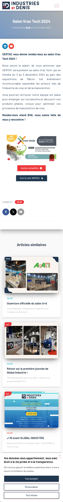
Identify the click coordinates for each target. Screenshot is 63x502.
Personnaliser (31, 487)
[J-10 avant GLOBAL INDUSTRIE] (31, 409)
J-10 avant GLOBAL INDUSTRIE (25, 438)
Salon (19, 202)
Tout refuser (31, 495)
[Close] (60, 455)
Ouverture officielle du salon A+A (27, 303)
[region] (31, 477)
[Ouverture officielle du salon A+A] (31, 274)
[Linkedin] (5, 46)
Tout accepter (31, 478)
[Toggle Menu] (56, 5)
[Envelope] (11, 46)
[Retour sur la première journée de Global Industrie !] (31, 340)
